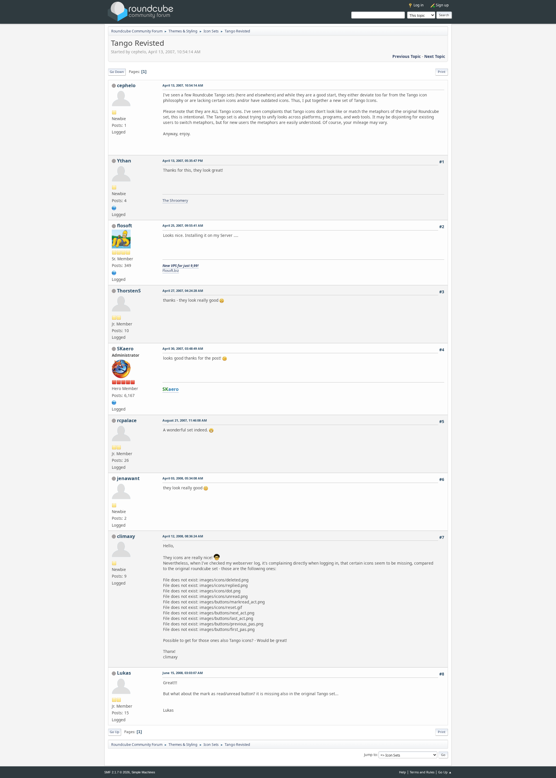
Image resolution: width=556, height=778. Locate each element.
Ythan (124, 161)
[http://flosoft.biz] (114, 272)
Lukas (124, 673)
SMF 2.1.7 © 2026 (117, 772)
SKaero (125, 348)
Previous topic (406, 56)
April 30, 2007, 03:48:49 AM (182, 348)
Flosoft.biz (170, 270)
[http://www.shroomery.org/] (114, 207)
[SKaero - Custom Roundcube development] (114, 402)
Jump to (370, 754)
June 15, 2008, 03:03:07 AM (182, 673)
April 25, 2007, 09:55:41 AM (182, 225)
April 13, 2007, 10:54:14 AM (182, 85)
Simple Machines (143, 772)
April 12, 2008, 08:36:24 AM (182, 536)
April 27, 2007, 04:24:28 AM (182, 290)
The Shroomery (175, 200)
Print (441, 71)
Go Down (117, 71)
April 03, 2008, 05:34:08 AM (182, 478)
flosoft (124, 225)
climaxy (126, 536)
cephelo (126, 85)
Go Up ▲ (445, 772)
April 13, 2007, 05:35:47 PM (182, 160)
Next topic (434, 56)
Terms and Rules (422, 772)
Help (402, 772)
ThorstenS (129, 291)
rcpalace (127, 420)
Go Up (114, 732)
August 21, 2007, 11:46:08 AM (184, 420)
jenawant (128, 478)
